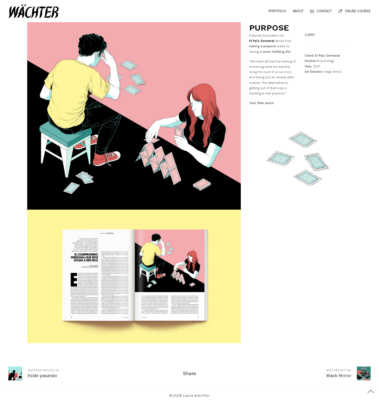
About (298, 11)
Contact (324, 11)
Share (189, 373)
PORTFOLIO (277, 11)
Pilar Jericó (265, 103)
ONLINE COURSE (358, 11)
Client (310, 34)
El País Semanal (327, 55)
